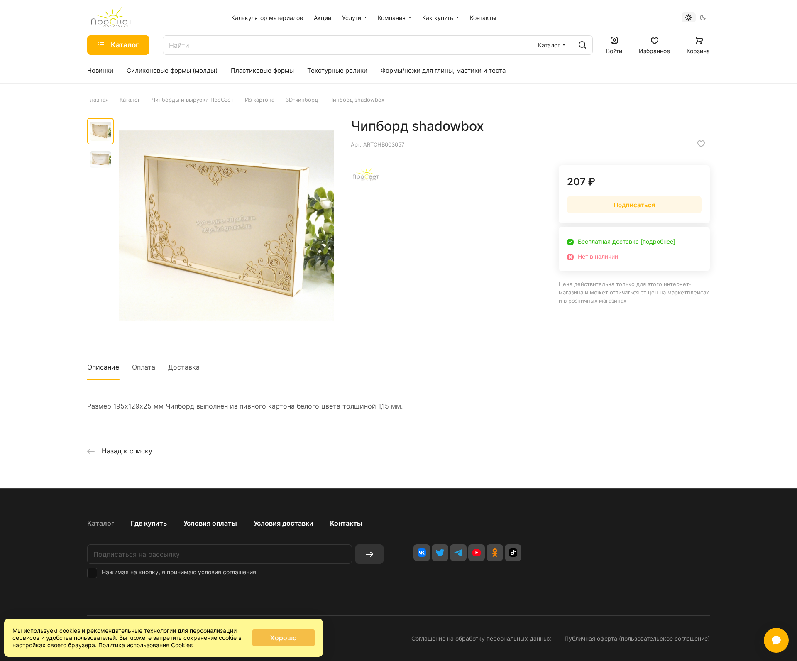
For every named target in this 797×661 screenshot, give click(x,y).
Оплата (143, 367)
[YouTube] (476, 552)
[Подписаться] (369, 554)
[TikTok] (513, 552)
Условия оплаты (210, 523)
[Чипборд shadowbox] (226, 225)
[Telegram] (458, 552)
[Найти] (582, 45)
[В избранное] (701, 143)
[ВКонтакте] (421, 552)
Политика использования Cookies (145, 645)
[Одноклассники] (495, 552)
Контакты (346, 523)
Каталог (100, 523)
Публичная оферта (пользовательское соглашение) (637, 638)
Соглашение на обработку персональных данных (481, 638)
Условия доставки (283, 523)
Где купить (149, 523)
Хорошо (283, 638)
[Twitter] (440, 552)
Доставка (184, 367)
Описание (103, 367)
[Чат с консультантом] (776, 640)
